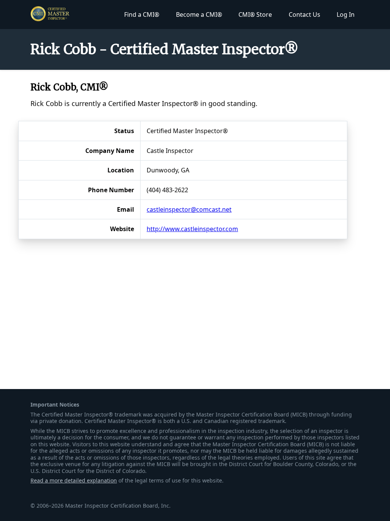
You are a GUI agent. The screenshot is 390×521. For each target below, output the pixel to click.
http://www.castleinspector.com (192, 229)
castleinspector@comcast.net (189, 209)
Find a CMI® (141, 14)
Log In (346, 14)
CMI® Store (255, 14)
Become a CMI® (199, 14)
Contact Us (304, 14)
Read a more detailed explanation (73, 480)
